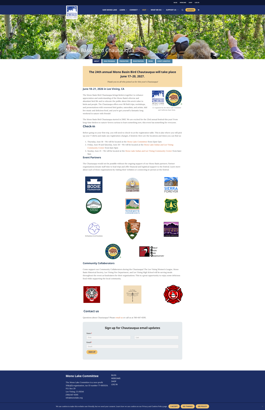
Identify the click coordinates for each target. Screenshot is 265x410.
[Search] (182, 10)
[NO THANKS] (262, 406)
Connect (134, 10)
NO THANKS (188, 406)
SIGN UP (92, 352)
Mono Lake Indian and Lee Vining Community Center (148, 151)
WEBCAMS (183, 2)
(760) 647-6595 (72, 395)
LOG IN (197, 2)
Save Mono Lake (109, 10)
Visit (144, 10)
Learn (122, 10)
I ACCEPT (174, 406)
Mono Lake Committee (137, 142)
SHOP (190, 2)
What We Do (156, 10)
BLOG (175, 2)
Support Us (171, 10)
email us (119, 317)
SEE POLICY (202, 406)
